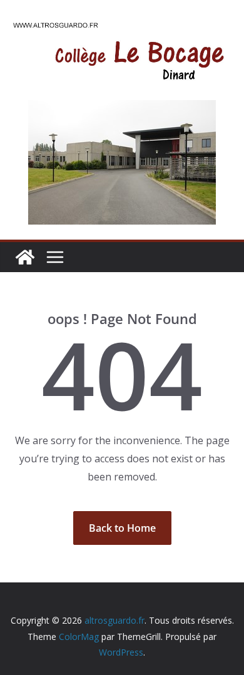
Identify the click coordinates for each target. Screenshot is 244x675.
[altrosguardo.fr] (25, 257)
